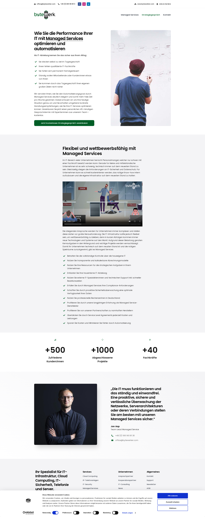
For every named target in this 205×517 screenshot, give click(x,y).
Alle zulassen (173, 496)
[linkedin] (88, 4)
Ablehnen (172, 508)
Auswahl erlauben (172, 502)
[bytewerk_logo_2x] (45, 11)
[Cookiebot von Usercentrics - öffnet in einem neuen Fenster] (28, 512)
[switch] (76, 512)
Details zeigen (127, 513)
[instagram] (84, 4)
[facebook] (79, 4)
